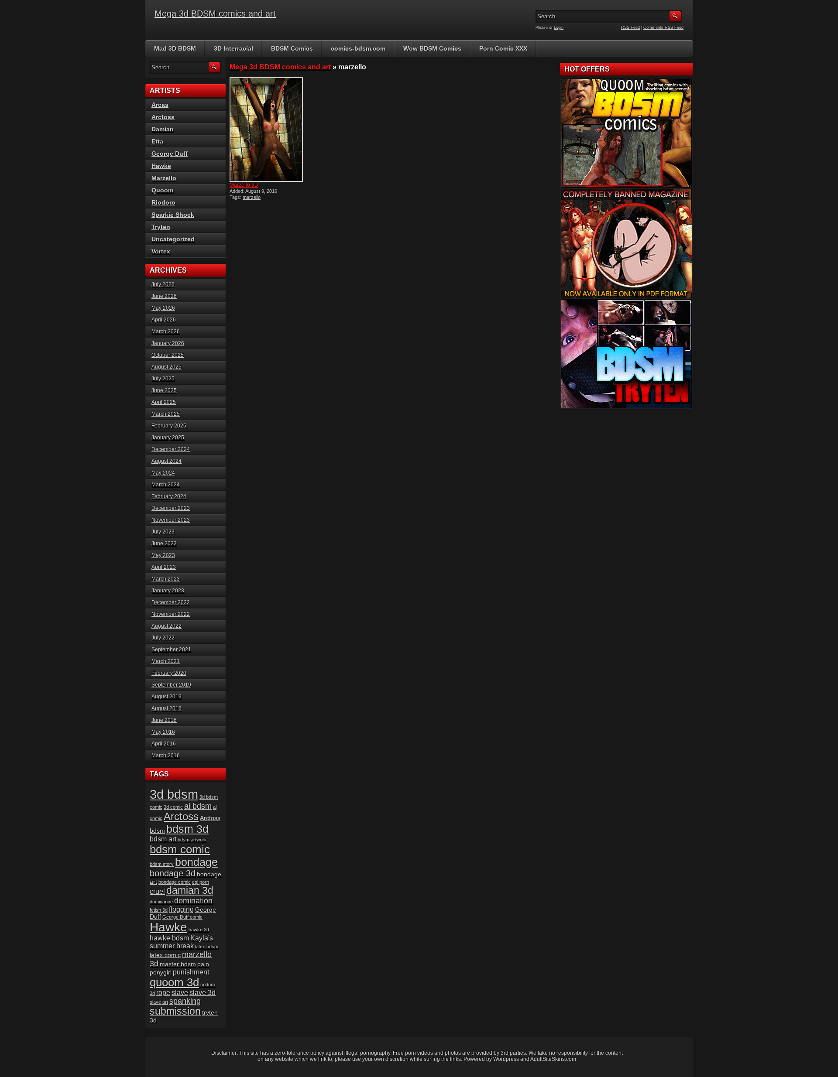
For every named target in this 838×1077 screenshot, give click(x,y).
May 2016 (163, 732)
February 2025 (168, 426)
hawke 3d (199, 929)
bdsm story (162, 864)
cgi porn (200, 882)
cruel (157, 891)
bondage (196, 862)
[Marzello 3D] (270, 129)
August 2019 (166, 697)
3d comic (173, 807)
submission (175, 1011)
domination (193, 900)
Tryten (160, 226)
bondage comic (174, 882)
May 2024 (163, 473)
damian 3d (189, 890)
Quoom (162, 190)
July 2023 (163, 532)
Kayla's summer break (181, 942)
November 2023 (170, 520)
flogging (181, 909)
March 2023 (165, 579)
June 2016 (164, 720)
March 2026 (165, 331)
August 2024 (166, 461)
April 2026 (163, 320)
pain (203, 964)
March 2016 (165, 755)
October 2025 (167, 355)
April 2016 (163, 744)
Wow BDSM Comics (432, 48)
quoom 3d (174, 982)
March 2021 (165, 661)
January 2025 (167, 437)
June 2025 (164, 390)
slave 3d (202, 992)
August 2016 (166, 708)
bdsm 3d (187, 829)
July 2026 (163, 284)
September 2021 (171, 649)
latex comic (165, 955)
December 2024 (170, 449)
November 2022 (170, 614)
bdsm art (163, 839)
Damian (162, 129)
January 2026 (167, 343)
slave (180, 992)
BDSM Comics (292, 48)
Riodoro (163, 202)
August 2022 (166, 626)
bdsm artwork (192, 839)
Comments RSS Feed (663, 27)
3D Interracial (233, 48)
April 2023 (163, 567)
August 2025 (166, 367)
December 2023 (170, 508)
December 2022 (170, 602)
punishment (191, 972)
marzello (252, 197)
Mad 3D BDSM (175, 48)
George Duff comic (182, 917)
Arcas (159, 104)
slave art (159, 1002)
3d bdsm (174, 794)
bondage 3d (173, 873)
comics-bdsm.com (358, 48)
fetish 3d (159, 910)
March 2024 (165, 485)
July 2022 (163, 638)
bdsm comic (180, 849)
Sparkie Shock (172, 214)
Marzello (163, 177)
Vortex (160, 251)
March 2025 (165, 414)
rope (163, 992)
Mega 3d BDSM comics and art (215, 13)
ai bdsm (198, 806)
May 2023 (163, 555)
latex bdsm (206, 946)
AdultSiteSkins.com (553, 1059)
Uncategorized (173, 239)
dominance (161, 901)
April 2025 (163, 402)
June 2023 (164, 543)
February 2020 (168, 673)
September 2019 (171, 685)
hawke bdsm (169, 938)
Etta (157, 141)
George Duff (169, 153)
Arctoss (163, 116)
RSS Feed (630, 27)
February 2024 (168, 496)
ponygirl (161, 972)
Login (558, 27)
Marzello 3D (244, 185)
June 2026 (164, 296)
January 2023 (167, 591)
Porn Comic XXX (503, 48)
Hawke (161, 165)
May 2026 (163, 308)
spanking (185, 1001)
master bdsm (178, 964)
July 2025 (163, 379)
